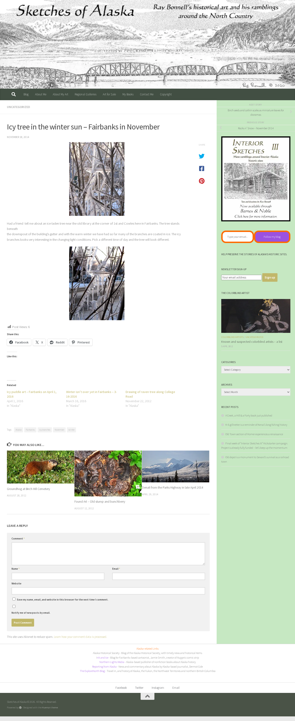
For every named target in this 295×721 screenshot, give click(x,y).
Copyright (166, 94)
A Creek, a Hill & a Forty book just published (248, 415)
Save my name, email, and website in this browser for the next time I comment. (62, 599)
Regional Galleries (85, 94)
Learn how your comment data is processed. (80, 637)
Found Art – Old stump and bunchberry (99, 502)
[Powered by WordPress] (20, 707)
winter (71, 429)
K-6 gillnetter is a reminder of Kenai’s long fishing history (256, 424)
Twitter (139, 688)
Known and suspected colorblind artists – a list (251, 342)
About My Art (60, 94)
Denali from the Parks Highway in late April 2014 (172, 488)
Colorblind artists (232, 337)
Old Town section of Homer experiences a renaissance (254, 434)
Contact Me (146, 94)
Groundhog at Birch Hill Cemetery (28, 489)
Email (116, 568)
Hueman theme (50, 707)
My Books (127, 94)
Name (16, 568)
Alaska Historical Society (106, 653)
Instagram (158, 688)
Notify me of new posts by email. (31, 612)
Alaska (18, 429)
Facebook (121, 688)
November (59, 429)
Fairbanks (30, 429)
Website (16, 583)
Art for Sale (109, 94)
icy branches (44, 429)
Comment (18, 538)
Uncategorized (18, 107)
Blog (26, 94)
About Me (40, 94)
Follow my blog (272, 236)
